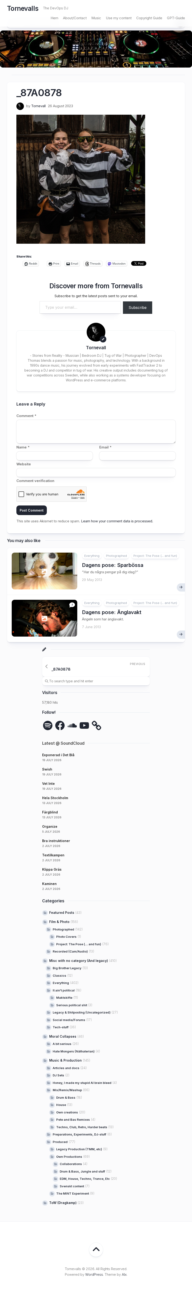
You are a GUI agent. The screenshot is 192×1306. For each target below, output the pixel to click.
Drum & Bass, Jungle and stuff (82, 1171)
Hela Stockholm (55, 798)
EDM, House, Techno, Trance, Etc (85, 1179)
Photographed (116, 556)
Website (23, 464)
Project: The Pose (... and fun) (155, 556)
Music (96, 18)
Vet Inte (48, 784)
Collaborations (71, 1164)
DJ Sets (58, 1075)
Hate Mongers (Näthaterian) (74, 1051)
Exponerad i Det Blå (58, 755)
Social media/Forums (69, 1020)
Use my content (119, 18)
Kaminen (49, 884)
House (61, 1105)
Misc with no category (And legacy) (78, 961)
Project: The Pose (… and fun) (78, 944)
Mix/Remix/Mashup (67, 1090)
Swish (47, 769)
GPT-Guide (176, 18)
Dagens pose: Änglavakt (111, 612)
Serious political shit (71, 1005)
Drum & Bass (65, 1097)
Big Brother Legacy (67, 968)
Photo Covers (66, 936)
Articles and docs (66, 1068)
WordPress (94, 1274)
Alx (124, 1274)
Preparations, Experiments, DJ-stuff (79, 1134)
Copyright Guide (149, 18)
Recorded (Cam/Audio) (70, 951)
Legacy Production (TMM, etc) (79, 1149)
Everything (92, 556)
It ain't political (64, 990)
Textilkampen (53, 855)
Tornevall (38, 106)
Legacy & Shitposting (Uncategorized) (82, 1012)
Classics (59, 975)
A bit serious (62, 1044)
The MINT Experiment (72, 1193)
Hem (54, 18)
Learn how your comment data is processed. (117, 521)
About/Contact (75, 18)
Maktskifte (64, 997)
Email (105, 447)
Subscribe (138, 307)
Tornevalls (22, 8)
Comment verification (35, 480)
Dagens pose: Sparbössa (112, 565)
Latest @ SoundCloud (63, 743)
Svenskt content (72, 1186)
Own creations (67, 1112)
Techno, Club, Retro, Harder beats (81, 1127)
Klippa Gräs (52, 869)
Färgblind (50, 812)
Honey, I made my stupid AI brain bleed (82, 1083)
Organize (49, 826)
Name (23, 447)
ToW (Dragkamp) (63, 1203)
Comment (26, 416)
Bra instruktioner (56, 841)
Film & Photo (59, 922)
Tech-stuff (61, 1027)
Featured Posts (61, 913)
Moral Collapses (62, 1036)
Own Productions (69, 1156)
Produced (60, 1142)
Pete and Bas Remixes (73, 1119)
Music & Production (65, 1060)
